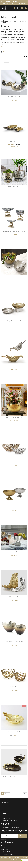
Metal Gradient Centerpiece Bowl (14, 641)
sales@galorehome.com (8, 854)
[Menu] (18, 8)
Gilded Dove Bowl (14, 366)
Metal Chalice (14, 507)
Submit (22, 835)
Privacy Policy (5, 816)
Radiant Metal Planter (14, 186)
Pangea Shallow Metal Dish (14, 321)
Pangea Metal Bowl (14, 276)
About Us (4, 806)
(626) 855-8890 (6, 851)
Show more (4, 47)
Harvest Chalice (14, 552)
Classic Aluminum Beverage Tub (14, 417)
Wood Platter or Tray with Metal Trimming (14, 776)
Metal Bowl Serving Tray (14, 731)
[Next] (8, 793)
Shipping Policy (5, 811)
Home (1, 12)
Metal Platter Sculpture (14, 96)
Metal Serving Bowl (14, 686)
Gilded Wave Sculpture (14, 596)
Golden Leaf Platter (14, 141)
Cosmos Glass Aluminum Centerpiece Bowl (14, 231)
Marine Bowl (14, 462)
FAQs (3, 808)
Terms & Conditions (6, 818)
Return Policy (4, 813)
